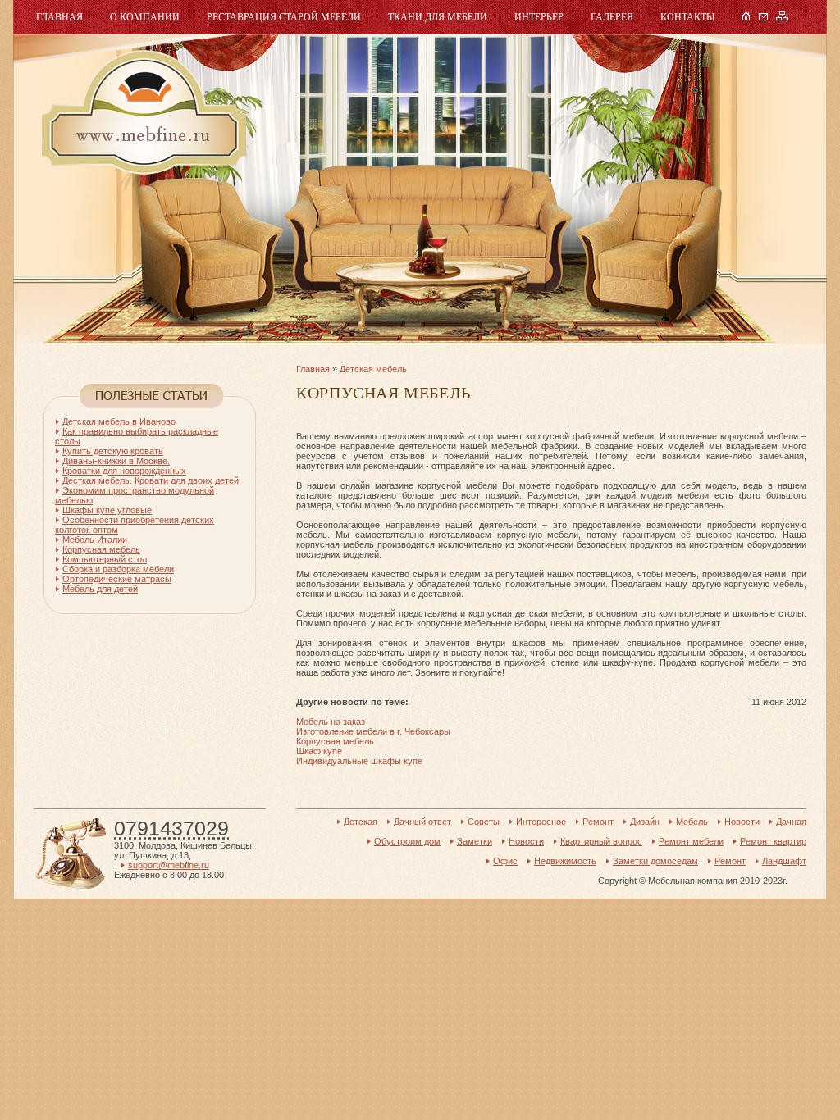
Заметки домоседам (655, 861)
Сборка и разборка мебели (118, 569)
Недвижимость (565, 861)
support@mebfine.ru (168, 865)
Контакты (687, 17)
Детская (360, 821)
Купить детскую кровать (112, 451)
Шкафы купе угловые (107, 510)
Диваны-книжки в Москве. (116, 461)
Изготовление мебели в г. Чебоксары (373, 731)
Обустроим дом (407, 841)
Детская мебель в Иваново (119, 421)
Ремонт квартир (773, 841)
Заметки (474, 841)
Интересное (541, 821)
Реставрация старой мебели (284, 17)
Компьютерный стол (104, 559)
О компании (145, 17)
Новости (742, 821)
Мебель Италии (94, 539)
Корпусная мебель (335, 741)
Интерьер (539, 17)
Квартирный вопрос (601, 841)
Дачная (791, 821)
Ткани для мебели (437, 17)
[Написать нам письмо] (763, 17)
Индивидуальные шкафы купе (359, 761)
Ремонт (598, 821)
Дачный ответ (422, 821)
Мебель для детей (100, 589)
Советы (484, 821)
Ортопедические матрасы (116, 579)
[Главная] (746, 17)
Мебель (141, 112)
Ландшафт (784, 861)
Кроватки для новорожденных (124, 471)
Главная (59, 17)
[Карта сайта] (782, 17)
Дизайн (645, 821)
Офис (505, 861)
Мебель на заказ (330, 721)
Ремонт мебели (691, 841)
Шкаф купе (319, 751)
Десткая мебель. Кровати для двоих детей (150, 480)
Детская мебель (373, 369)
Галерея (612, 17)
